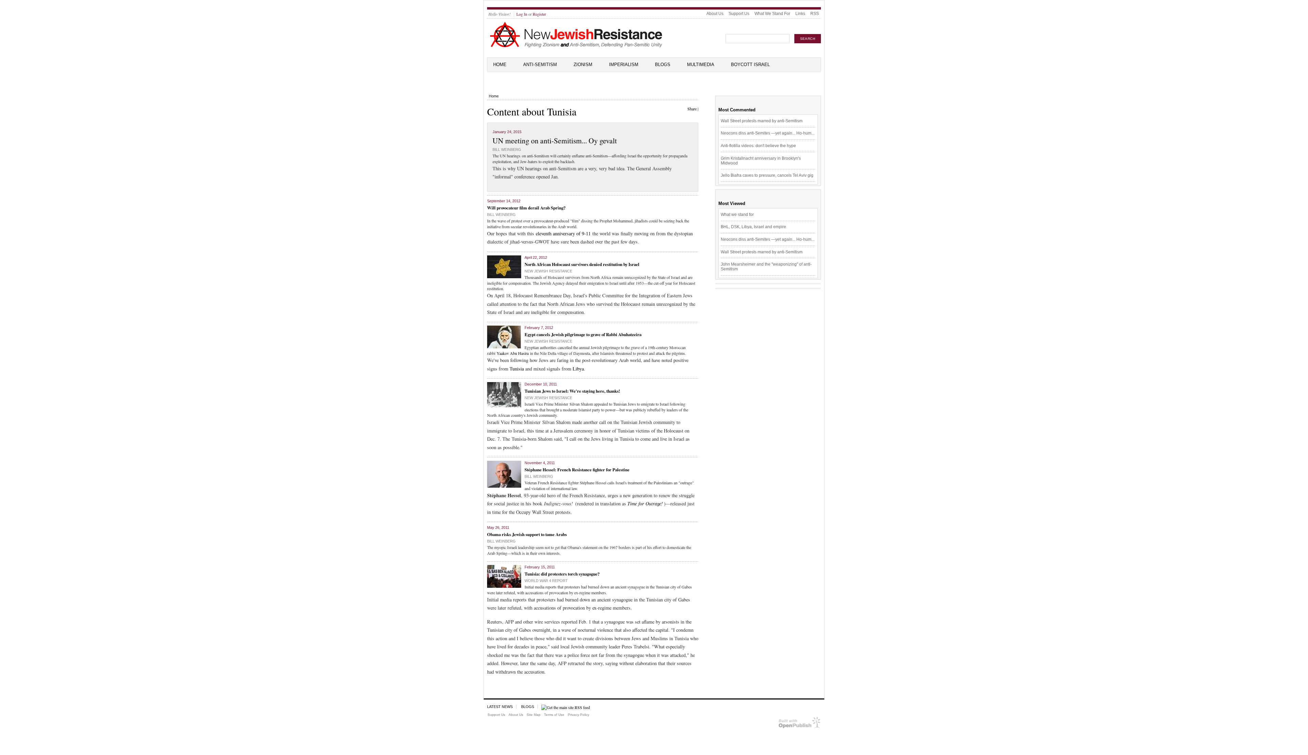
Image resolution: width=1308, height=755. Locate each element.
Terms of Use (554, 715)
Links (800, 13)
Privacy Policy (578, 715)
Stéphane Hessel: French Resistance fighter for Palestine (577, 469)
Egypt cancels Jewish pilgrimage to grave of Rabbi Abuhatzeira (583, 334)
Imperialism (623, 64)
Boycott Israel (750, 64)
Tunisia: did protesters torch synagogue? (562, 573)
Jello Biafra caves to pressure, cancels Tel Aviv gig (767, 175)
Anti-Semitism (540, 64)
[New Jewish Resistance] (576, 46)
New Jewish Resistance (548, 271)
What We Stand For (772, 13)
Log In (521, 14)
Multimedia (700, 64)
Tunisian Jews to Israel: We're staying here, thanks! (572, 391)
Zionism (583, 64)
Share (692, 108)
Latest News (500, 707)
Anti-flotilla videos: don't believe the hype (758, 145)
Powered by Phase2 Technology (799, 724)
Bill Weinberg (507, 149)
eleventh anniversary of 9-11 (563, 233)
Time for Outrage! (645, 503)
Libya (578, 368)
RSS (814, 13)
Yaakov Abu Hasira (513, 353)
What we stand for (737, 214)
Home (500, 64)
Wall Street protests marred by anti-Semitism (762, 121)
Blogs (662, 64)
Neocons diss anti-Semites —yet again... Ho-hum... (767, 133)
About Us (714, 13)
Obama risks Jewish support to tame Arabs (527, 534)
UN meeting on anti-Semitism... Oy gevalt (555, 140)
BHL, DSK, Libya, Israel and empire (753, 226)
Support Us (739, 13)
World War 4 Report (546, 581)
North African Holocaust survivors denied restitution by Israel (582, 264)
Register (539, 14)
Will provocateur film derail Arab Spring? (526, 207)
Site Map (534, 715)
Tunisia (517, 368)
